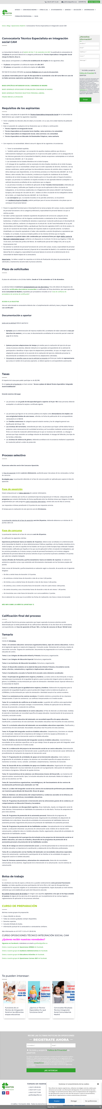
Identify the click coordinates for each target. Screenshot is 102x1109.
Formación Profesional (23, 16)
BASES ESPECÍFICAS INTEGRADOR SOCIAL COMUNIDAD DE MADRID (24, 85)
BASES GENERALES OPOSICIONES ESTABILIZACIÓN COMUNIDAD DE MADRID (27, 89)
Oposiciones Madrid (18, 26)
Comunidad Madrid (30, 10)
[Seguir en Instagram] (7, 1092)
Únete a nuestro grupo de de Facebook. (23, 954)
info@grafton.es (83, 89)
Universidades (89, 10)
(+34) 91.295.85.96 (35, 1087)
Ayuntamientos (56, 10)
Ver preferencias (91, 1101)
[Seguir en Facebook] (3, 1092)
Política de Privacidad (87, 73)
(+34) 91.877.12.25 (52, 2)
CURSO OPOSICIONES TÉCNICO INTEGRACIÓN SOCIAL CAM (35, 935)
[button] (98, 1084)
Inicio (4, 26)
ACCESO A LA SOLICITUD (10, 301)
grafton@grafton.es (41, 943)
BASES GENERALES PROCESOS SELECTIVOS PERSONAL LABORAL (23, 93)
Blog (36, 16)
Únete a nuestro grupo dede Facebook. (23, 947)
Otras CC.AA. (44, 10)
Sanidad (68, 10)
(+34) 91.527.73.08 (35, 1092)
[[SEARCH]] (82, 2)
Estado (17, 10)
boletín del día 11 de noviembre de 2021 (37, 52)
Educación (77, 10)
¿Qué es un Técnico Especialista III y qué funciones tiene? (38, 1010)
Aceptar (57, 1101)
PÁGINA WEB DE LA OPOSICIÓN (12, 97)
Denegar (74, 1101)
